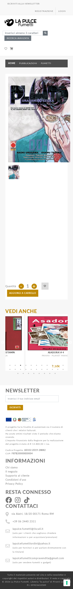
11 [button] (63, 365)
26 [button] (34, 373)
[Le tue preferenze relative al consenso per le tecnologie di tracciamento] (66, 582)
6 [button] (36, 365)
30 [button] (55, 373)
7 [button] (42, 365)
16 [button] (31, 369)
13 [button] (15, 369)
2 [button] (15, 365)
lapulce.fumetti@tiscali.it (28, 529)
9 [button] (52, 365)
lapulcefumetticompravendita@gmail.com (38, 558)
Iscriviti (15, 408)
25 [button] (28, 373)
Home (11, 63)
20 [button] (52, 369)
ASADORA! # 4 (46, 353)
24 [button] (23, 373)
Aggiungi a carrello (22, 293)
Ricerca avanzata (18, 38)
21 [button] (58, 369)
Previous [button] (2, 342)
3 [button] (20, 365)
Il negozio (11, 471)
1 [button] (10, 365)
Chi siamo (11, 467)
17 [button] (36, 369)
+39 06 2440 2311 (24, 521)
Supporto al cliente (17, 475)
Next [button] (70, 342)
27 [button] (39, 373)
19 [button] (47, 369)
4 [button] (26, 365)
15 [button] (26, 369)
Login (62, 11)
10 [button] (58, 365)
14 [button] (20, 369)
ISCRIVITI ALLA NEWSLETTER (23, 4)
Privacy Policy (14, 484)
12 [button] (10, 369)
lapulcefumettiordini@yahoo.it (31, 543)
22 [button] (63, 369)
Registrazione (44, 11)
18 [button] (42, 369)
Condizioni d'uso (15, 479)
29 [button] (50, 373)
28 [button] (44, 373)
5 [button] (31, 365)
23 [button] (18, 373)
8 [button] (47, 365)
